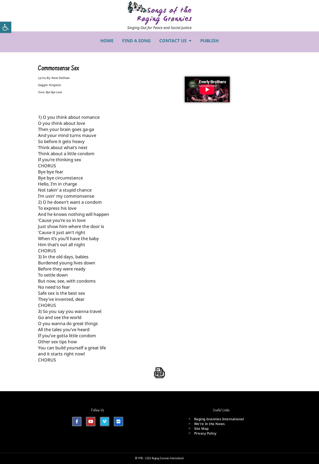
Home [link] (106, 41)
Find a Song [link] (136, 41)
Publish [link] (209, 41)
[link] (5, 27)
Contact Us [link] (173, 41)
